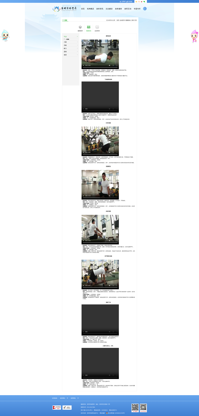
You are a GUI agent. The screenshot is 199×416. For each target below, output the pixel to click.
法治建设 (109, 8)
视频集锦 (127, 20)
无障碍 (123, 1)
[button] (145, 8)
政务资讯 (99, 8)
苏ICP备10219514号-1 (87, 410)
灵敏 (65, 45)
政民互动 (127, 8)
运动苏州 (122, 20)
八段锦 (67, 39)
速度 (65, 55)
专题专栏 (137, 8)
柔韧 (65, 51)
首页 (83, 8)
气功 (65, 36)
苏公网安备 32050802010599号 (116, 413)
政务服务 (118, 8)
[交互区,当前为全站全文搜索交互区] (145, 8)
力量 (132, 20)
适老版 (130, 1)
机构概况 (90, 8)
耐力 (65, 48)
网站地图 (102, 413)
